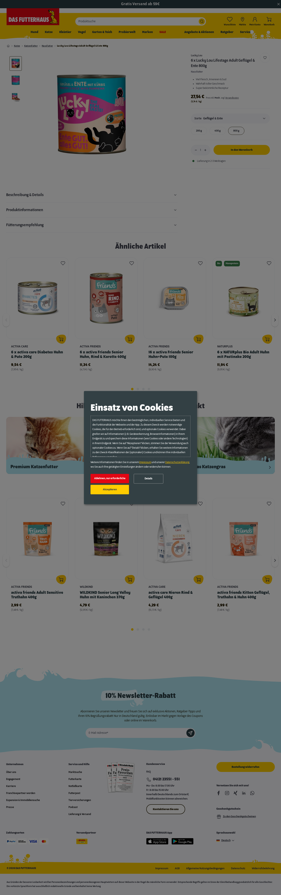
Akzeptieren (110, 489)
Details (148, 478)
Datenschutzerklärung (177, 462)
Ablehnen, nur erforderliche (109, 478)
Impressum (145, 462)
